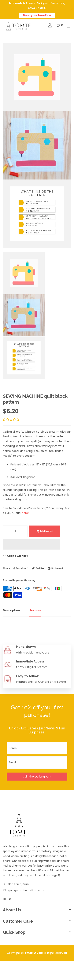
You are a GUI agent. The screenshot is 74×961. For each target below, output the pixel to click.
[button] (11, 419)
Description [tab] (11, 610)
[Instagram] (4, 899)
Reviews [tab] (35, 610)
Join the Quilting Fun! (37, 776)
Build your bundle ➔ (37, 15)
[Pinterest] (10, 899)
